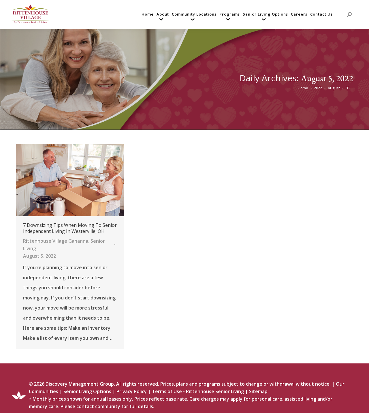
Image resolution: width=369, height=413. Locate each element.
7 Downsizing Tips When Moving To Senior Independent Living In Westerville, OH (70, 228)
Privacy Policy (131, 391)
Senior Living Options (87, 391)
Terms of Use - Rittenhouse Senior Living (198, 391)
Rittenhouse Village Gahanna (55, 241)
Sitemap (258, 391)
